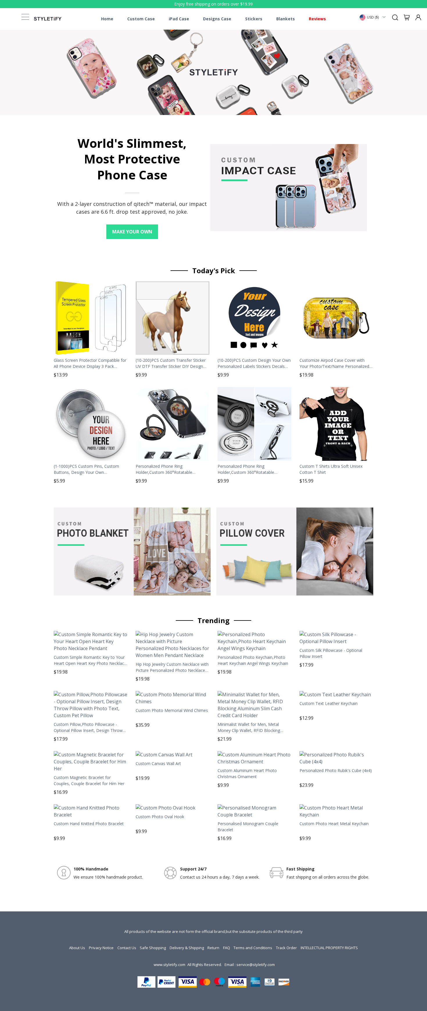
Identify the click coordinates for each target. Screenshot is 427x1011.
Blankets (285, 19)
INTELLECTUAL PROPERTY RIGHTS (329, 947)
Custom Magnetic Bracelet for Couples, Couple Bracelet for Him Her (89, 780)
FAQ (226, 947)
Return (213, 947)
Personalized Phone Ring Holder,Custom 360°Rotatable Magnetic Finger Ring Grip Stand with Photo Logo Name (170, 469)
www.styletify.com (169, 964)
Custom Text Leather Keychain (328, 703)
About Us (77, 947)
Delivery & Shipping (187, 947)
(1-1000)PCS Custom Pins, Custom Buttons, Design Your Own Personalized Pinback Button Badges (88, 469)
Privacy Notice (101, 947)
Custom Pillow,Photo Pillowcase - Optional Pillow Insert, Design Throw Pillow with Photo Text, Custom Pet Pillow (88, 727)
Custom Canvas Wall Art (158, 763)
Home (107, 19)
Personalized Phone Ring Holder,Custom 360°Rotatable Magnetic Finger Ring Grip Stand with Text (252, 469)
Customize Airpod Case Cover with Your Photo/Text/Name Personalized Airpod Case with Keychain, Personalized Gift (334, 363)
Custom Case (141, 19)
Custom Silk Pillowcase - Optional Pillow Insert (330, 653)
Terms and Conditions (253, 947)
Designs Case (217, 19)
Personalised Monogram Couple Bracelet (248, 826)
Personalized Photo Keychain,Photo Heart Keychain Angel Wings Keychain (253, 660)
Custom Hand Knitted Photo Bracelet (89, 823)
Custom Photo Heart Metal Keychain (334, 823)
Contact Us (126, 947)
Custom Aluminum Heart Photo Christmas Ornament (247, 773)
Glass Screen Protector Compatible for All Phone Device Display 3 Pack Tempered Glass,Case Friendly (90, 363)
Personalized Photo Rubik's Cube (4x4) (335, 770)
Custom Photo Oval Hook (160, 816)
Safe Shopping (153, 947)
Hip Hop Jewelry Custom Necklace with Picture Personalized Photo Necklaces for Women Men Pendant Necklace (172, 667)
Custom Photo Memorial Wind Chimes (172, 710)
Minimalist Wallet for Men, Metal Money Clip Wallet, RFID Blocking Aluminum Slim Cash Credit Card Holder (249, 727)
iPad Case (179, 19)
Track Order (286, 947)
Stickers (253, 19)
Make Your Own (132, 232)
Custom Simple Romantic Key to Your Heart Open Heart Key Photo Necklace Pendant (90, 660)
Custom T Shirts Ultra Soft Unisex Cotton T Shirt (331, 469)
